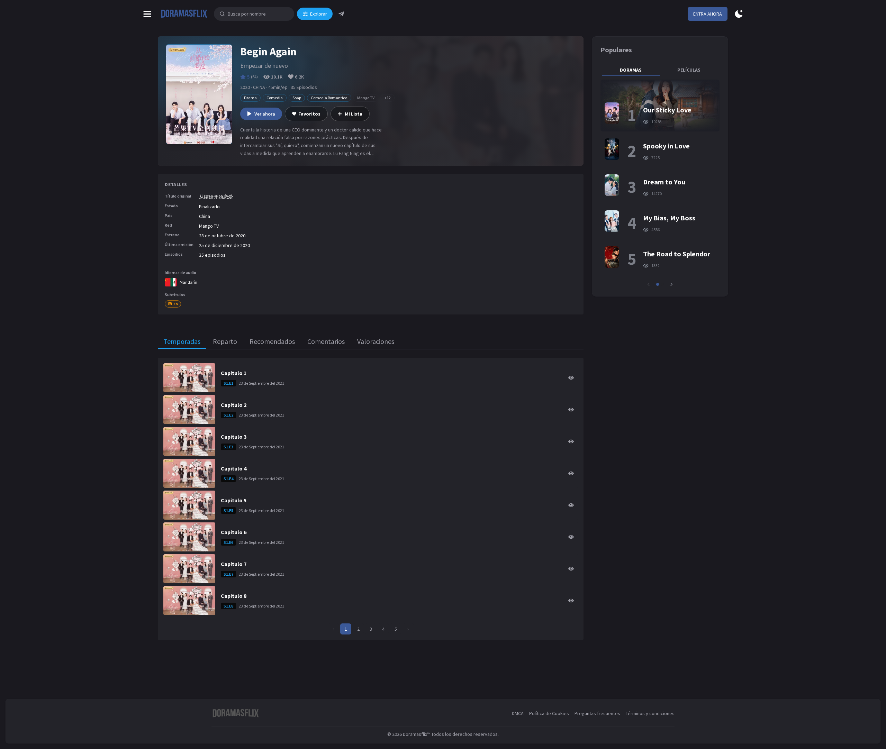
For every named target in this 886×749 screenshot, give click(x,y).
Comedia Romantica (329, 97)
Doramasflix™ (416, 734)
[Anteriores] (648, 284)
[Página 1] (657, 284)
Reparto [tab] (225, 341)
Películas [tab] (688, 70)
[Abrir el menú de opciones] (147, 14)
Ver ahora (264, 114)
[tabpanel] (660, 184)
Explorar (318, 14)
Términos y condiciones (650, 713)
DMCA (518, 713)
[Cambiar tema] (739, 14)
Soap (296, 97)
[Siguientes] (671, 284)
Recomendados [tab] (272, 341)
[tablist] (660, 70)
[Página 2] (662, 284)
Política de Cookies (549, 713)
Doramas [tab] (631, 70)
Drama (250, 97)
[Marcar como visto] (571, 378)
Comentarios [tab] (326, 341)
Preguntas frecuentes (597, 713)
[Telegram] (341, 14)
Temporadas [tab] (181, 341)
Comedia (274, 97)
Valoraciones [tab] (375, 341)
